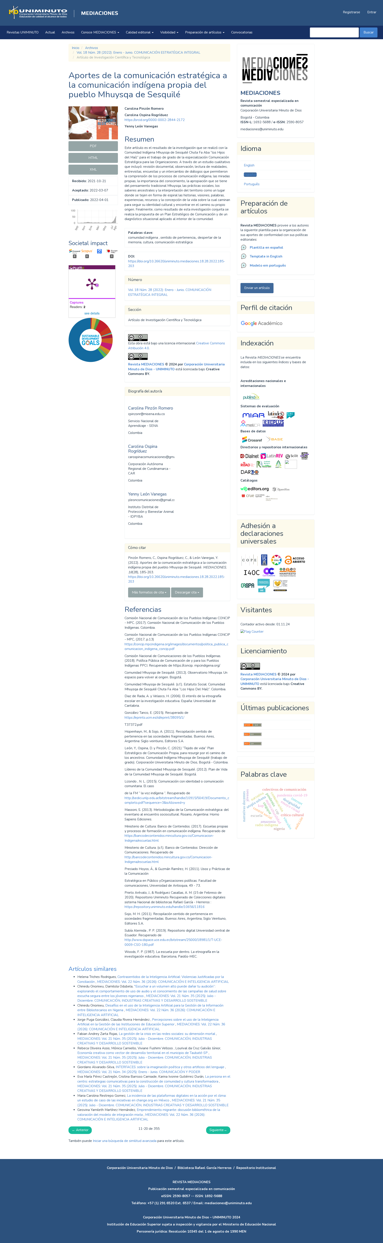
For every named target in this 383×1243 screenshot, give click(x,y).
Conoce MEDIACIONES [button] (99, 32)
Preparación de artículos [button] (203, 32)
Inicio (75, 48)
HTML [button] (93, 158)
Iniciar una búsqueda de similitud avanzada (124, 1141)
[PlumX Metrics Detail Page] (92, 283)
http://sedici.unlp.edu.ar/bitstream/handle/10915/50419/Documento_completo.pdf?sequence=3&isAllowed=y (177, 800)
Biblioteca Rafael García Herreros (205, 1168)
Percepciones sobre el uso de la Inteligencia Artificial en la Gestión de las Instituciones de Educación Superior (148, 1021)
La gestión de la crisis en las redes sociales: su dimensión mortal (167, 1034)
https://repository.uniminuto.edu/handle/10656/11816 (165, 907)
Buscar (368, 32)
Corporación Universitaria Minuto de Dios (140, 1168)
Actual (50, 32)
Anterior (80, 1130)
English (249, 165)
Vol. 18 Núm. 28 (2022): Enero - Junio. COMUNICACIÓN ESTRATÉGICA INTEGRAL (138, 52)
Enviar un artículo (257, 288)
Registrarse (351, 12)
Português (252, 184)
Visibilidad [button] (168, 32)
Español (250, 174)
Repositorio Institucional (256, 1168)
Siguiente (218, 1130)
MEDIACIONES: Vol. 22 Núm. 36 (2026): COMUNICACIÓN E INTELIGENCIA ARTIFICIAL (163, 982)
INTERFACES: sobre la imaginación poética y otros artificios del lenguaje (170, 1067)
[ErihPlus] (273, 423)
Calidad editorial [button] (138, 32)
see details (92, 313)
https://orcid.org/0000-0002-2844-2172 (155, 120)
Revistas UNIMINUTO (23, 32)
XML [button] (93, 169)
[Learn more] (89, 431)
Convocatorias (241, 32)
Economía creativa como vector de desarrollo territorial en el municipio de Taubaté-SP (143, 1053)
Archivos (68, 32)
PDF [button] (93, 146)
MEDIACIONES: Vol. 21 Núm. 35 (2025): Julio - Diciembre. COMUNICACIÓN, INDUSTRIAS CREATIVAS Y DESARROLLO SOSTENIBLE (146, 998)
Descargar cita (186, 592)
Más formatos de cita (148, 592)
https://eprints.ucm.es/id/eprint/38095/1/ (154, 717)
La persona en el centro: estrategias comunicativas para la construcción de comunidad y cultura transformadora (153, 1078)
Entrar (371, 12)
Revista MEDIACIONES (146, 364)
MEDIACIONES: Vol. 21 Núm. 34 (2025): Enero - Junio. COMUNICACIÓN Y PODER (138, 1072)
